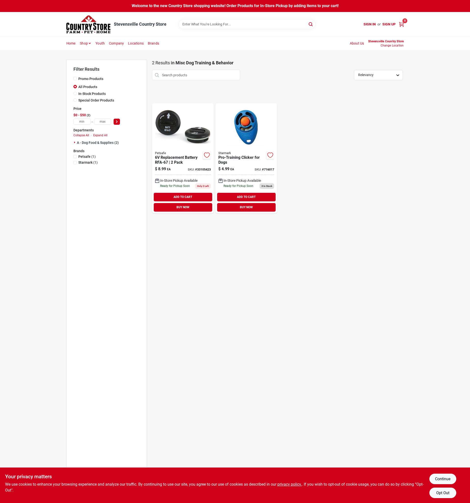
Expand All (100, 135)
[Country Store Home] (88, 24)
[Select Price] (117, 122)
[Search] (311, 24)
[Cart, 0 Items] (401, 24)
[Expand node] (75, 142)
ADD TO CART (183, 197)
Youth (100, 43)
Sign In (370, 24)
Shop (84, 43)
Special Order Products (96, 100)
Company (116, 43)
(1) (87, 157)
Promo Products (90, 79)
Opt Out (442, 493)
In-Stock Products (92, 93)
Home (71, 43)
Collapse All (81, 135)
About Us (357, 43)
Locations (136, 43)
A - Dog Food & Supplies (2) (98, 143)
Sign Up (389, 24)
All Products (87, 87)
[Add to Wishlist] (207, 155)
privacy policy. (289, 484)
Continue (442, 479)
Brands (153, 43)
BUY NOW (182, 207)
